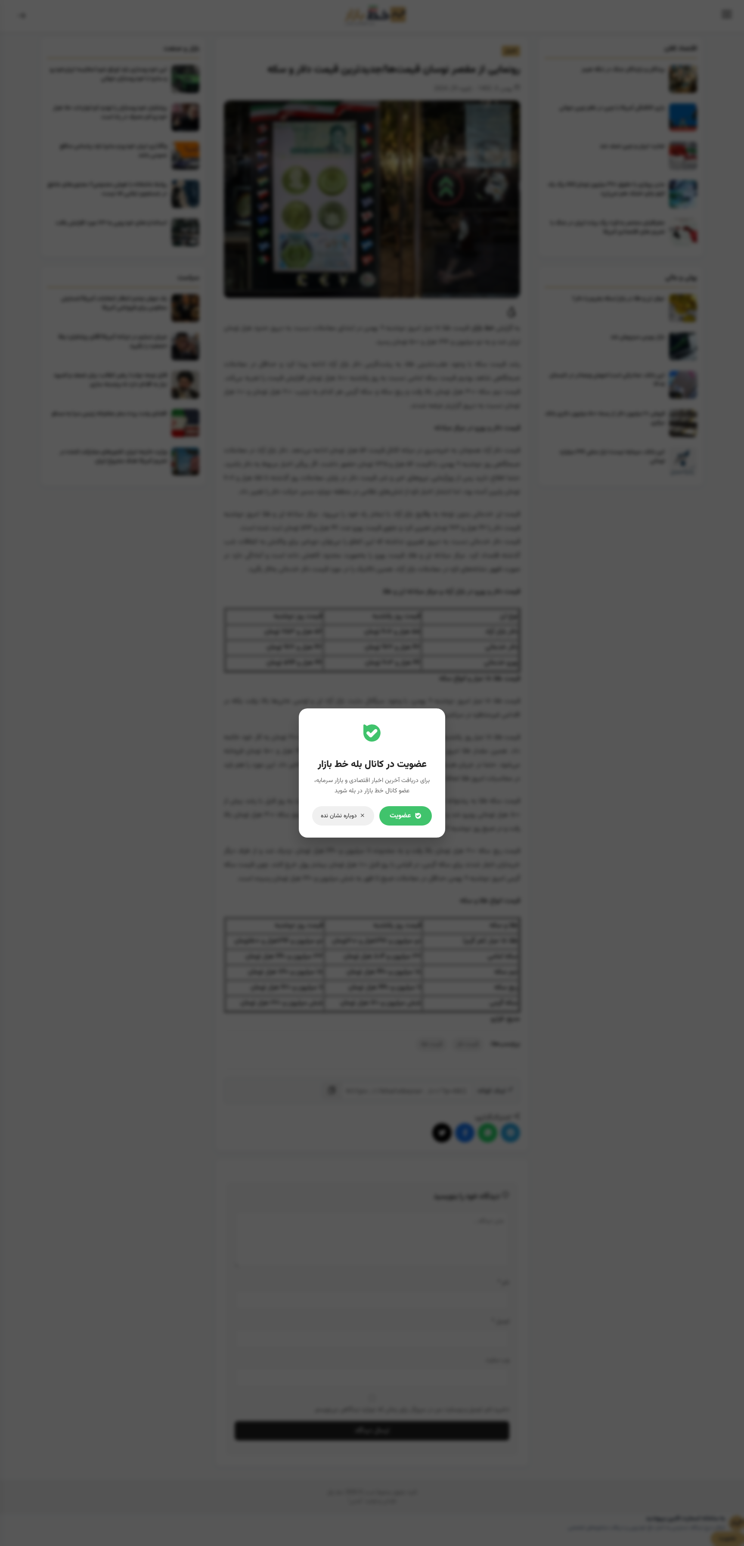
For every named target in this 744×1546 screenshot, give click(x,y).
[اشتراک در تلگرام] (510, 1132)
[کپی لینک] (332, 1091)
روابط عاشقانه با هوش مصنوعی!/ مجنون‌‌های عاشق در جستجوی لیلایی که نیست (107, 189)
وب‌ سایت (497, 1360)
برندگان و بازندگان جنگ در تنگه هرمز (623, 69)
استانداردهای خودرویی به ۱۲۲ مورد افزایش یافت (111, 222)
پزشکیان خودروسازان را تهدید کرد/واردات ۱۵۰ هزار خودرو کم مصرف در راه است (110, 112)
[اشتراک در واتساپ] (487, 1132)
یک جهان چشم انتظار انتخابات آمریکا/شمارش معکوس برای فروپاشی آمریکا (114, 303)
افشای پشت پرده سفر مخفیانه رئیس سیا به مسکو (109, 413)
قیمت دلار (467, 1044)
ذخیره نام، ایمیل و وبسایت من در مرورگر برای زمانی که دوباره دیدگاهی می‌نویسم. (411, 1410)
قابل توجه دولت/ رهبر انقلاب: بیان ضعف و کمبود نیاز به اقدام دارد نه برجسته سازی (110, 380)
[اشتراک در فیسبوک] (464, 1132)
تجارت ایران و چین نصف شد (632, 146)
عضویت (727, 1538)
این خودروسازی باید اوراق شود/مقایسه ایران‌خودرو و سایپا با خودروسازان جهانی (108, 74)
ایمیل (500, 1321)
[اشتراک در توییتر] (442, 1132)
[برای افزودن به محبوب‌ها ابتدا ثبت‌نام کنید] (511, 314)
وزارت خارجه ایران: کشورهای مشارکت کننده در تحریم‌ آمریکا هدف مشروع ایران (113, 456)
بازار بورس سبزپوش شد (638, 336)
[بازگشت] (21, 16)
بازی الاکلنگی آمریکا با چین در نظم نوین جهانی (612, 107)
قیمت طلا (431, 1044)
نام (503, 1283)
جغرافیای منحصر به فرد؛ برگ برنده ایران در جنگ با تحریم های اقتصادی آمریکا (607, 227)
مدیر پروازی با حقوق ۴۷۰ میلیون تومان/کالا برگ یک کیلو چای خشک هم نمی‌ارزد (606, 189)
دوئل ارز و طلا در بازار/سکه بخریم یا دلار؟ (618, 298)
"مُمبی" (355, 1501)
